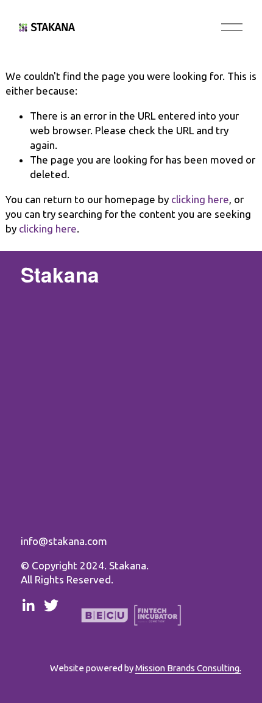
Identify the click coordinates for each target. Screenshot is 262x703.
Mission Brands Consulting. (188, 668)
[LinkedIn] (28, 605)
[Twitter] (51, 605)
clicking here (200, 199)
